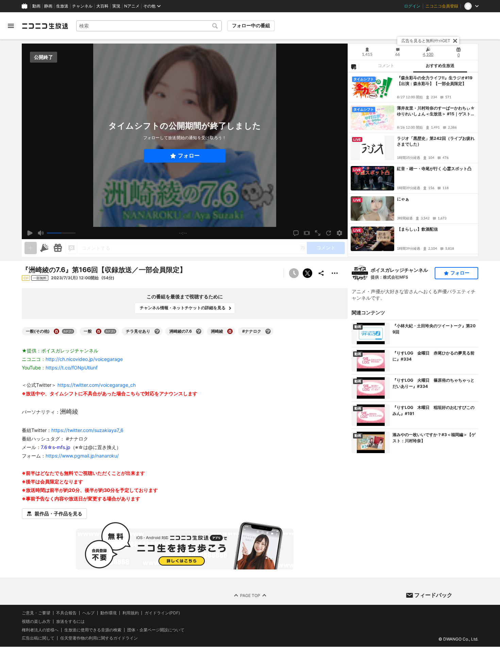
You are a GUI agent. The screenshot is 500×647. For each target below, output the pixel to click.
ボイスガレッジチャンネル (399, 270)
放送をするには (70, 621)
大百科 (102, 6)
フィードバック (433, 595)
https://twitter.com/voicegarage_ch (96, 385)
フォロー (189, 156)
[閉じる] (455, 41)
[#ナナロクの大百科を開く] (268, 331)
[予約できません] (294, 273)
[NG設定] (353, 66)
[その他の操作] (334, 273)
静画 (48, 6)
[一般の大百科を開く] (98, 331)
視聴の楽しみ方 (36, 621)
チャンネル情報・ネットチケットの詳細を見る (183, 307)
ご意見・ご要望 (36, 612)
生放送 (62, 6)
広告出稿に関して (38, 638)
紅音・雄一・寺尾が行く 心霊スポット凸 (434, 168)
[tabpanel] (413, 164)
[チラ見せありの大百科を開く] (157, 331)
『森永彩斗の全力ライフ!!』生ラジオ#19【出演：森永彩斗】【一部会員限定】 (434, 80)
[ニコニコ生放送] (45, 26)
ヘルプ (88, 613)
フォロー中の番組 (251, 25)
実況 (116, 6)
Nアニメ (131, 6)
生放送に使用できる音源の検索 (92, 630)
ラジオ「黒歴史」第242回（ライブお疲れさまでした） (435, 141)
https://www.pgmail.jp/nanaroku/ (82, 456)
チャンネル (82, 6)
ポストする (307, 273)
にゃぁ (403, 198)
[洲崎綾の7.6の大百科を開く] (198, 331)
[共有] (321, 273)
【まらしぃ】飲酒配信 (417, 229)
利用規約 (130, 613)
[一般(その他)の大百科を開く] (56, 331)
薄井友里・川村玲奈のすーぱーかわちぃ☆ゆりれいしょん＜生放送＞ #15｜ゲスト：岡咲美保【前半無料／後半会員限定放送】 (436, 111)
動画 (36, 6)
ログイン (412, 6)
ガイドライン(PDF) (162, 613)
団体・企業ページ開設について (155, 630)
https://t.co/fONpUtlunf (72, 367)
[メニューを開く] (11, 26)
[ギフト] (58, 248)
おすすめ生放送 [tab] (440, 65)
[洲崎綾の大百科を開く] (230, 331)
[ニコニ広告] (44, 248)
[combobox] (149, 25)
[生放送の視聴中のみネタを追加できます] (30, 248)
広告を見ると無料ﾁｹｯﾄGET (425, 40)
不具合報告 (66, 613)
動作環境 (108, 613)
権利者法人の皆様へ (40, 629)
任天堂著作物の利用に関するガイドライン (99, 638)
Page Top (250, 595)
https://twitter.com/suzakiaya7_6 (87, 430)
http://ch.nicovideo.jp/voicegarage (84, 359)
